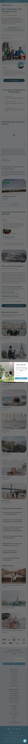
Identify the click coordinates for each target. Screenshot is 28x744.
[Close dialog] (27, 363)
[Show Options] (26, 373)
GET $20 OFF (21, 378)
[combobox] (20, 373)
